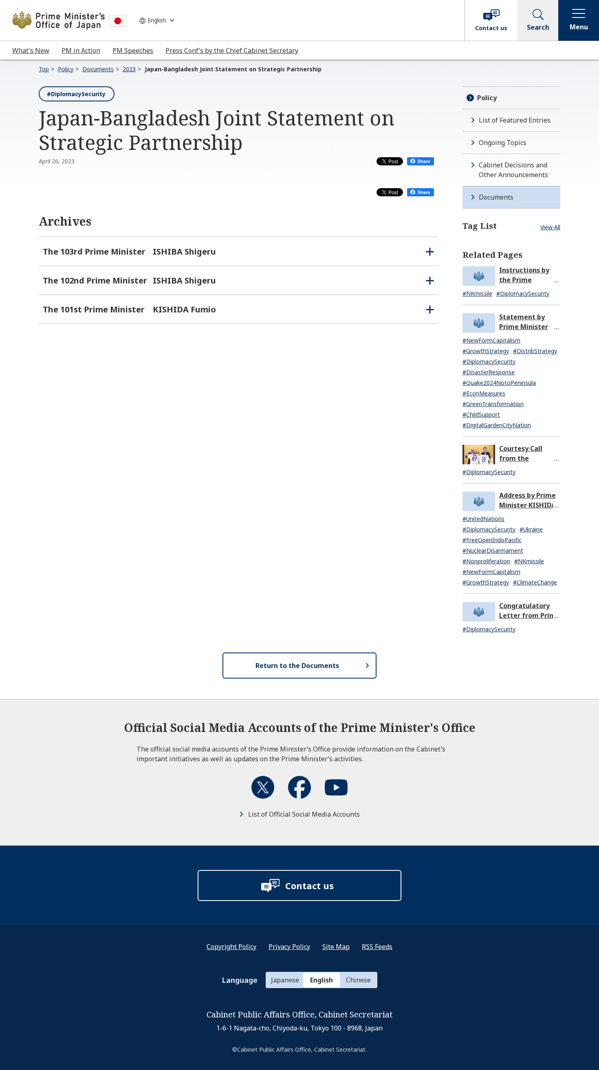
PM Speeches (132, 50)
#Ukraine (531, 529)
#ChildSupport (481, 414)
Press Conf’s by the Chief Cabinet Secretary (231, 50)
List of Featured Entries (515, 120)
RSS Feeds (377, 946)
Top (44, 69)
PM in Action (81, 50)
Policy (65, 69)
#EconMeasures (483, 393)
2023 (129, 69)
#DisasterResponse (488, 372)
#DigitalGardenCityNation (496, 425)
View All (550, 227)
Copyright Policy (231, 946)
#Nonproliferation (486, 561)
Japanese (285, 980)
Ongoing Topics (502, 142)
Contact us (491, 28)
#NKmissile (477, 293)
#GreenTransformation (493, 404)
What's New (30, 50)
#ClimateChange (535, 582)
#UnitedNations (483, 519)
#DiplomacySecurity (76, 94)
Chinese (358, 980)
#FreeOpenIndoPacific (492, 540)
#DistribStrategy (535, 351)
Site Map (336, 946)
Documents (98, 69)
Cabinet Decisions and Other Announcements (513, 169)
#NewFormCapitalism (491, 340)
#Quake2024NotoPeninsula (499, 383)
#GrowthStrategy (485, 351)
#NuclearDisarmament (492, 550)
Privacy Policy (289, 946)
